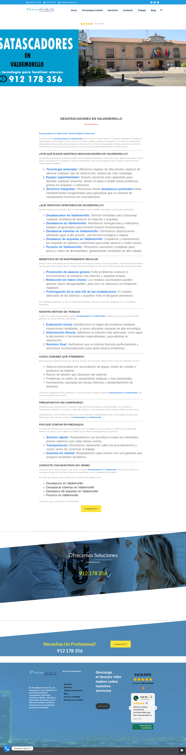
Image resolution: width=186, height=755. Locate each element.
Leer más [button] (136, 719)
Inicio (74, 10)
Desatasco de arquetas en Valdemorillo (72, 491)
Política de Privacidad (64, 751)
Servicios (113, 10)
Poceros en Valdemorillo (62, 495)
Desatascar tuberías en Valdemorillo (70, 487)
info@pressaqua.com (69, 2)
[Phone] (7, 748)
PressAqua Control (92, 10)
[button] (155, 708)
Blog (153, 10)
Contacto (128, 10)
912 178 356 (51, 2)
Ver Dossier (103, 706)
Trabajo (142, 10)
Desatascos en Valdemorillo (64, 483)
